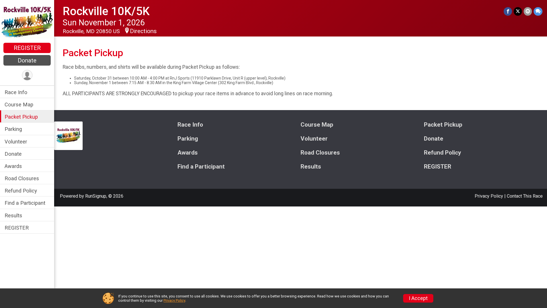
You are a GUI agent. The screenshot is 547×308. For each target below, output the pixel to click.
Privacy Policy (489, 196)
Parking (13, 129)
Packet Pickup (21, 117)
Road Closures (22, 178)
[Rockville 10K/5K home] (26, 22)
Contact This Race (525, 196)
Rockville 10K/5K (106, 11)
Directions (143, 31)
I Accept (418, 298)
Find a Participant (25, 203)
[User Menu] (27, 75)
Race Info (16, 92)
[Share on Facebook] (508, 11)
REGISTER (27, 47)
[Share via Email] (528, 11)
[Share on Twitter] (518, 11)
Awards (13, 166)
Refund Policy (21, 191)
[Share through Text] (538, 11)
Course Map (19, 105)
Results (13, 215)
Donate (27, 60)
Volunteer (16, 142)
